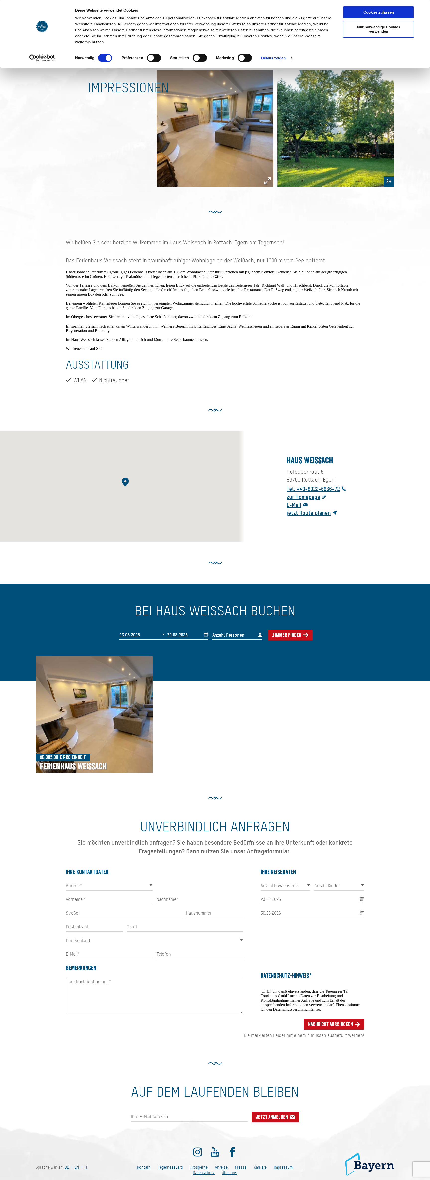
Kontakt (144, 1167)
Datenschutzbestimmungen (294, 1009)
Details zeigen (273, 58)
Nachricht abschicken (331, 1024)
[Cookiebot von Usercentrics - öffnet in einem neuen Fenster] (42, 58)
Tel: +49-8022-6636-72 (313, 488)
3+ (389, 181)
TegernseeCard (170, 1167)
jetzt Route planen (309, 512)
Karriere (260, 1167)
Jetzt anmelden (272, 1117)
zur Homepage (303, 496)
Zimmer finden (287, 635)
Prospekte (199, 1167)
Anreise (221, 1167)
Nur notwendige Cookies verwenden (378, 29)
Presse (240, 1167)
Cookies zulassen (378, 12)
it (86, 1167)
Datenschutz (204, 1172)
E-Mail (294, 504)
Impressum (283, 1167)
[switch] (154, 58)
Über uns (229, 1172)
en (77, 1167)
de (67, 1167)
